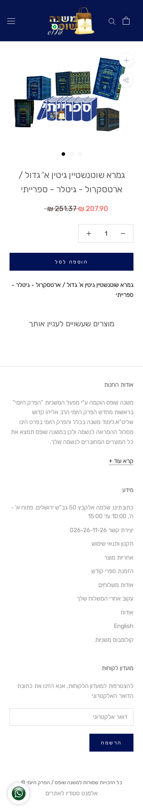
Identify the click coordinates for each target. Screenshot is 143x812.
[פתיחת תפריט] (11, 21)
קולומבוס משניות (114, 639)
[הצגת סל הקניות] (126, 21)
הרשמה (111, 743)
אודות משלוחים (116, 585)
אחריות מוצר (118, 557)
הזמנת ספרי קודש (112, 571)
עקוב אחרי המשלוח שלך (105, 598)
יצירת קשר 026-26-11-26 (101, 530)
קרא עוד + (121, 461)
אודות (126, 612)
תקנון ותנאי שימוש (112, 543)
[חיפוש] (112, 20)
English (123, 626)
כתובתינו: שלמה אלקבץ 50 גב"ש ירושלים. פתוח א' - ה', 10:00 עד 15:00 (72, 512)
